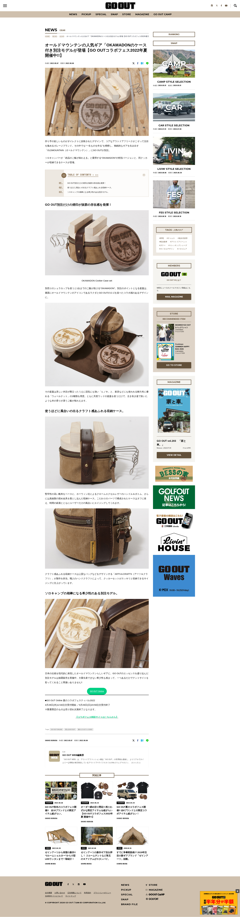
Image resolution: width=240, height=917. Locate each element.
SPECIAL (101, 14)
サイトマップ (70, 896)
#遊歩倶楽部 (183, 238)
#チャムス (171, 238)
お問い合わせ (59, 893)
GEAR (62, 30)
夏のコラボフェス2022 (85, 729)
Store (126, 14)
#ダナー (162, 245)
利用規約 (87, 893)
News (73, 14)
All (64, 11)
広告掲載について (75, 893)
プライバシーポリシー (102, 893)
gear (62, 36)
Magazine (142, 14)
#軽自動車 (163, 242)
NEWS (54, 36)
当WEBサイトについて (54, 896)
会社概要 (48, 893)
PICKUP (86, 14)
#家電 (161, 238)
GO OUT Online (97, 691)
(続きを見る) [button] (135, 763)
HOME (47, 36)
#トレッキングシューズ (177, 245)
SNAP (114, 14)
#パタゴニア (182, 249)
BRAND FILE (129, 904)
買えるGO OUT (70, 729)
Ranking (174, 11)
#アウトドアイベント (178, 242)
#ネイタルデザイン (166, 249)
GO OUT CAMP (163, 14)
